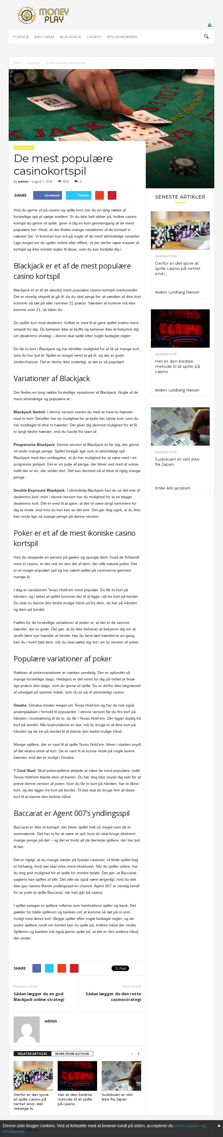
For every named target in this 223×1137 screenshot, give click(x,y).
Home (17, 63)
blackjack (70, 37)
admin (23, 181)
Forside (21, 37)
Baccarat (44, 37)
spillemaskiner (122, 37)
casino (94, 37)
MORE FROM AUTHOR (72, 1054)
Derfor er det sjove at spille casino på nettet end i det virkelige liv (31, 1101)
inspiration (33, 63)
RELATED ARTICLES (32, 1054)
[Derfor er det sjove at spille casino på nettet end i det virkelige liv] (33, 1075)
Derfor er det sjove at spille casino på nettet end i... (177, 268)
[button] (206, 37)
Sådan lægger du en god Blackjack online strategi (39, 996)
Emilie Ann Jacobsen (172, 488)
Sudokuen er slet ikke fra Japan (117, 1096)
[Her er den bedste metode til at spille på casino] (77, 1075)
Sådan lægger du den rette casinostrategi (113, 996)
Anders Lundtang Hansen (177, 292)
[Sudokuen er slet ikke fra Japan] (121, 1075)
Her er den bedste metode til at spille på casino (75, 1099)
